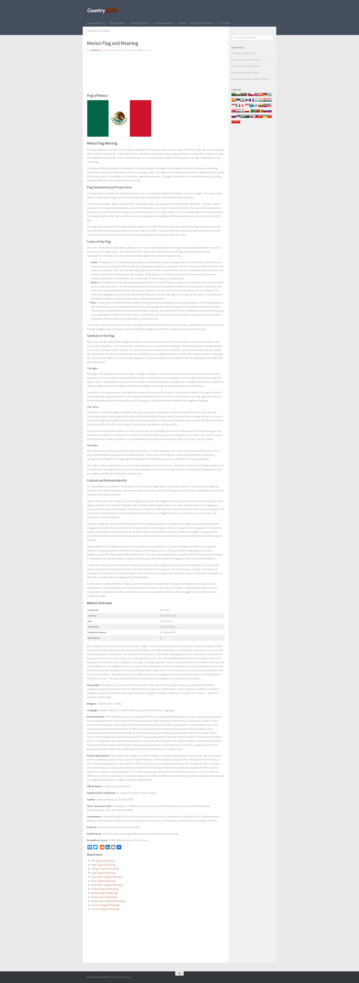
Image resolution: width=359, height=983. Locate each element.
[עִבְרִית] (256, 101)
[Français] (251, 101)
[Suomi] (247, 101)
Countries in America (162, 23)
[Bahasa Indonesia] (233, 106)
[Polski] (247, 112)
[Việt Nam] (269, 117)
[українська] (265, 117)
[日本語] (242, 106)
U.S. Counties (224, 23)
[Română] (260, 112)
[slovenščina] (233, 117)
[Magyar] (269, 101)
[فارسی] (242, 101)
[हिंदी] (260, 101)
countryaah (95, 50)
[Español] (233, 101)
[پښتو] (251, 112)
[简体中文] (233, 123)
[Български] (238, 96)
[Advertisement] (155, 73)
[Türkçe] (260, 117)
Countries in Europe (138, 23)
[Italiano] (238, 106)
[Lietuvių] (260, 106)
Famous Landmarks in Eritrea (246, 72)
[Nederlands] (238, 112)
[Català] (247, 96)
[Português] (256, 112)
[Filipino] (256, 117)
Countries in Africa (95, 23)
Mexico (106, 30)
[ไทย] (251, 117)
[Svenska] (242, 117)
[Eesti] (238, 101)
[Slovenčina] (269, 112)
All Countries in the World (201, 23)
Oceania (182, 23)
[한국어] (256, 106)
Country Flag (94, 30)
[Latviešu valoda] (265, 106)
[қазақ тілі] (251, 106)
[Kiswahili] (247, 117)
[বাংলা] (242, 96)
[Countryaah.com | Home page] (102, 10)
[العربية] (233, 96)
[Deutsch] (265, 96)
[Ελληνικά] (269, 96)
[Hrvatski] (265, 101)
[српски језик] (238, 117)
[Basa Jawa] (247, 106)
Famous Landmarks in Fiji (244, 53)
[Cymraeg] (256, 96)
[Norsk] (233, 112)
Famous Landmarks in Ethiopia (247, 59)
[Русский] (265, 112)
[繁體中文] (238, 123)
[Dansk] (260, 96)
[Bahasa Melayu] (269, 106)
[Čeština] (251, 96)
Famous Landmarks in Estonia (246, 66)
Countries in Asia (116, 23)
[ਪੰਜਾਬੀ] (242, 112)
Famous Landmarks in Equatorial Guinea (251, 79)
